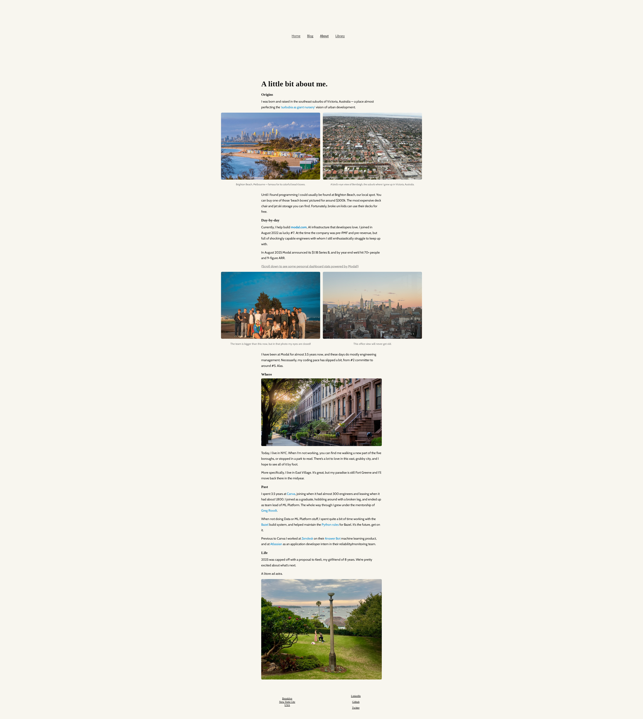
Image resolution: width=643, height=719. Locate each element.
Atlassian (276, 544)
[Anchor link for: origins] (260, 94)
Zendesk (307, 538)
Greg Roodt (269, 510)
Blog (310, 36)
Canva (291, 494)
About (324, 36)
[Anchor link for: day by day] (260, 220)
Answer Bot (332, 538)
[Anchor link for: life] (260, 553)
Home (296, 36)
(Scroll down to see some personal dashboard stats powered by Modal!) (310, 266)
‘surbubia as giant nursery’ (298, 107)
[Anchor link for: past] (260, 487)
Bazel (265, 525)
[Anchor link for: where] (260, 374)
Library (340, 36)
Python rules (330, 525)
